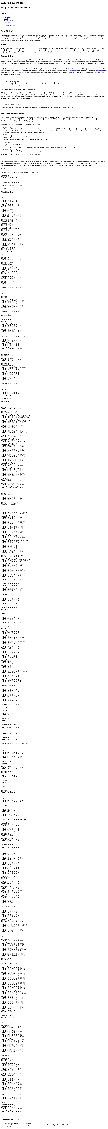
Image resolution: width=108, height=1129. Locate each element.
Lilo (5, 24)
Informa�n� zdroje (9, 25)
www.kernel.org (71, 70)
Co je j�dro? (7, 17)
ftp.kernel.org (99, 70)
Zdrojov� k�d (8, 20)
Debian (74, 69)
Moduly (6, 19)
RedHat (66, 69)
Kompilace (7, 22)
